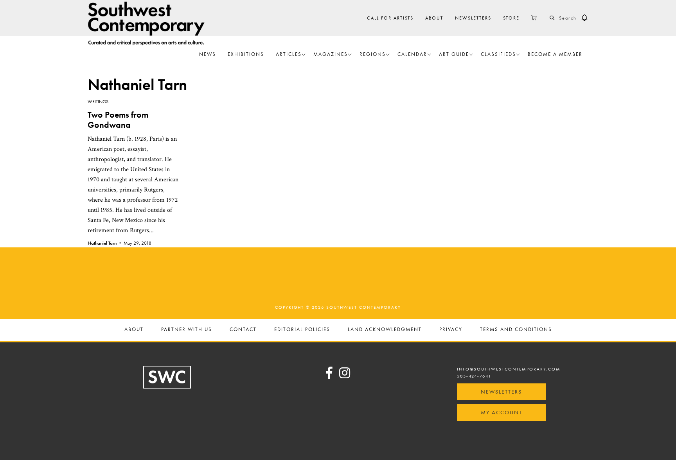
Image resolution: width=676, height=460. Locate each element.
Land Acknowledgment (385, 330)
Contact (243, 330)
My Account (501, 412)
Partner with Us (186, 330)
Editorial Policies (302, 330)
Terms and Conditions (516, 330)
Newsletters (501, 391)
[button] (584, 18)
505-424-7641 (474, 376)
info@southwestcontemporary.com (509, 369)
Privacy (450, 330)
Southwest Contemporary (146, 23)
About (134, 330)
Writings (98, 101)
